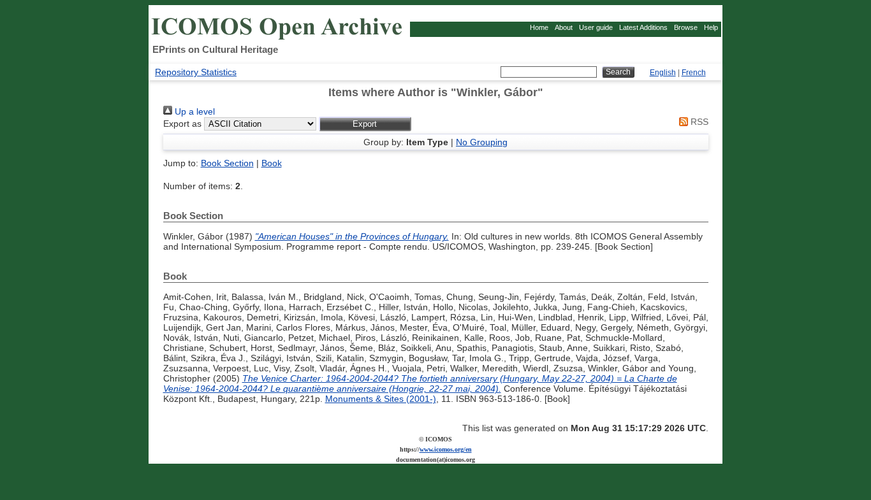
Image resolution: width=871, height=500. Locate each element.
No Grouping (482, 142)
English (663, 72)
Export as (182, 123)
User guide (596, 27)
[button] (365, 124)
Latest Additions (643, 27)
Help (711, 27)
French (694, 72)
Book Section (227, 163)
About (564, 27)
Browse (686, 27)
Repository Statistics (196, 72)
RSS (698, 122)
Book (271, 163)
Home (539, 27)
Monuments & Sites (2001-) (380, 399)
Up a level (193, 111)
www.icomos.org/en (446, 449)
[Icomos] (278, 39)
